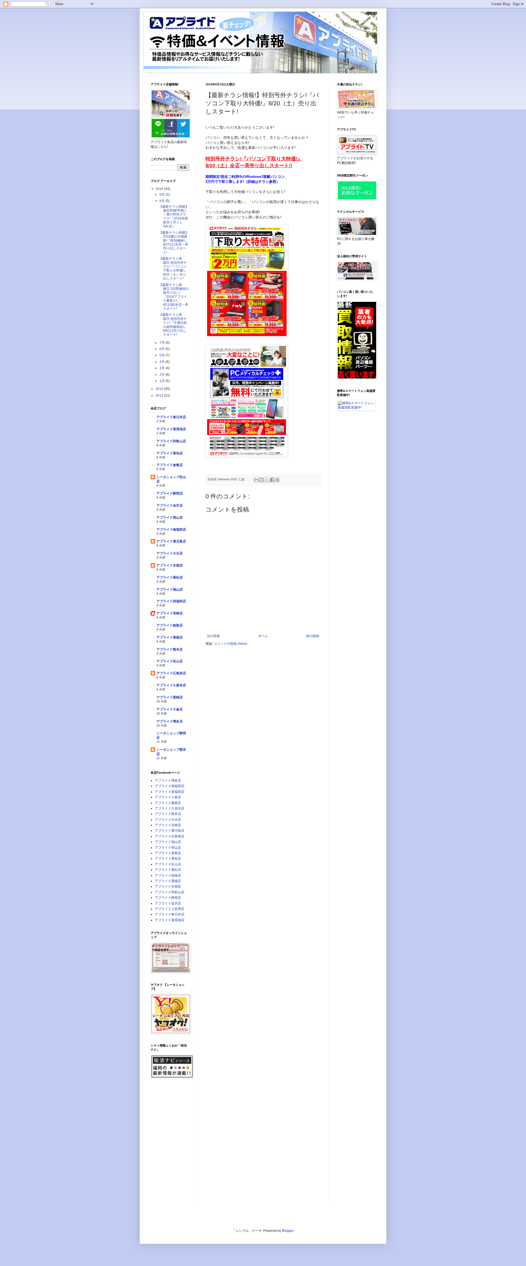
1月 (162, 381)
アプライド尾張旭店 (171, 429)
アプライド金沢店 (169, 505)
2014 (160, 395)
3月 (162, 368)
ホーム (263, 636)
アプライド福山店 (169, 589)
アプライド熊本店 (169, 649)
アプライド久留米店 (171, 685)
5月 (162, 355)
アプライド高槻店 (169, 637)
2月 (162, 375)
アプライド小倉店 (169, 709)
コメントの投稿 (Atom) (230, 644)
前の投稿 (312, 636)
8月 (162, 201)
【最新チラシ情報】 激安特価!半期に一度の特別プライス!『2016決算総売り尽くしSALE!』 (173, 216)
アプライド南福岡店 (171, 529)
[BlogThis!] (261, 479)
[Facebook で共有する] (272, 479)
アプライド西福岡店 (171, 601)
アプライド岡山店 (169, 517)
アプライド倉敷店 (169, 465)
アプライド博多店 (169, 721)
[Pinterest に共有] (277, 479)
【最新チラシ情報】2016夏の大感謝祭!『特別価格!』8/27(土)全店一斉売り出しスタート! (173, 242)
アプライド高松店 (169, 577)
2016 (160, 189)
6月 (162, 349)
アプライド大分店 (169, 553)
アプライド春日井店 (171, 417)
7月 (162, 343)
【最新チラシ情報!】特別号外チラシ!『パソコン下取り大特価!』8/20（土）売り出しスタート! (173, 268)
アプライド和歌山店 (171, 441)
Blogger (287, 1231)
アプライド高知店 (169, 453)
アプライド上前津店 (169, 909)
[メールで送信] (256, 479)
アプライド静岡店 (169, 493)
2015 (160, 389)
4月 (162, 362)
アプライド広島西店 (171, 673)
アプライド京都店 (169, 565)
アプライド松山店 (169, 661)
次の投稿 (213, 636)
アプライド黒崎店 (169, 697)
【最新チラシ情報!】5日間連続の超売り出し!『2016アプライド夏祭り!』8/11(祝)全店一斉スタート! (174, 296)
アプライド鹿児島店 (171, 541)
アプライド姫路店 (169, 625)
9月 (162, 194)
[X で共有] (267, 479)
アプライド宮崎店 (169, 613)
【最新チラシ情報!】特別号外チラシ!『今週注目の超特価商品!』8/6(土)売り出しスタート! (173, 324)
